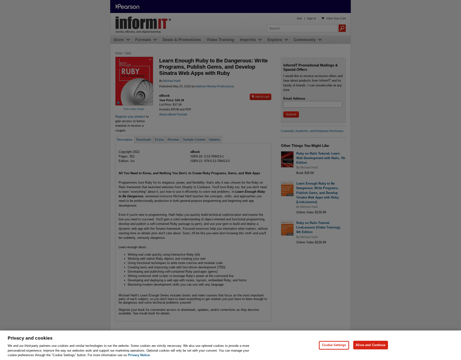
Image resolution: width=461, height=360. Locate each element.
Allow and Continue (370, 345)
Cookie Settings (334, 345)
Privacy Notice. (139, 355)
